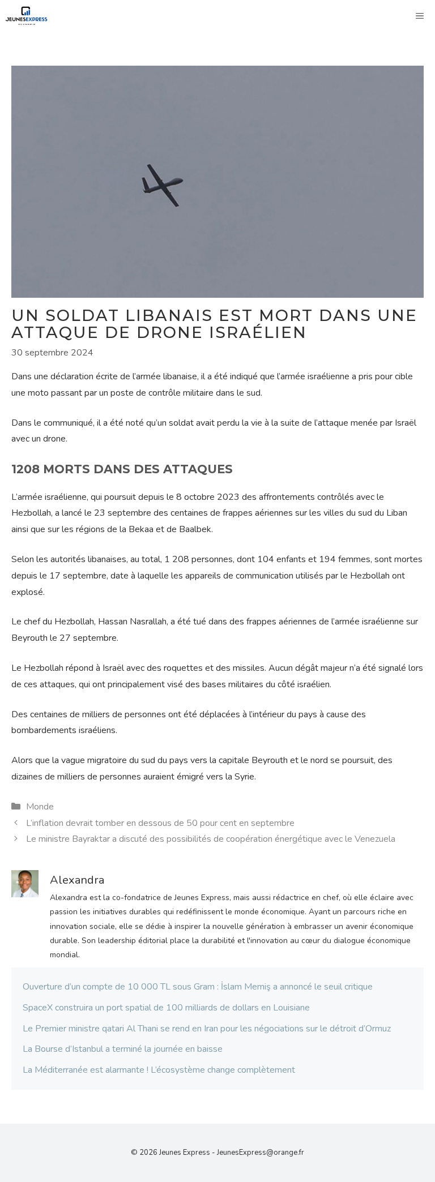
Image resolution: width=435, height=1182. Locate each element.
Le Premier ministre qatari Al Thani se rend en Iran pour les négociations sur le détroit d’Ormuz (207, 1028)
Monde (40, 806)
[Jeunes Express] (27, 16)
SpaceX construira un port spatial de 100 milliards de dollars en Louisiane (166, 1007)
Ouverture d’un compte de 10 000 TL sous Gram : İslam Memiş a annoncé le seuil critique (198, 986)
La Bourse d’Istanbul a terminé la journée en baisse (123, 1049)
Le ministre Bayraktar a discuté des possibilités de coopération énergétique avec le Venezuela (210, 839)
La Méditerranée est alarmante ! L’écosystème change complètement (159, 1070)
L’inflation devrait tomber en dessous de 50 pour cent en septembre (160, 823)
